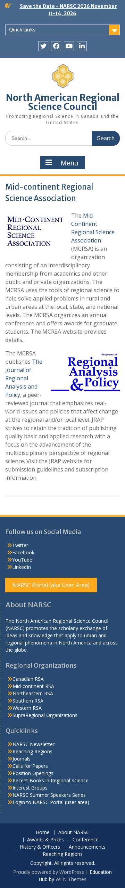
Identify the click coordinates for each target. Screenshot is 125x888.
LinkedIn (21, 567)
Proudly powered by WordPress (48, 872)
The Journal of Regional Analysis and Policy (23, 378)
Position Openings (32, 773)
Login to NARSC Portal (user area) (50, 802)
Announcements (87, 847)
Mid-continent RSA (33, 686)
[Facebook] (56, 46)
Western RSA (27, 708)
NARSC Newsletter (33, 744)
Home (43, 832)
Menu (69, 163)
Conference (86, 840)
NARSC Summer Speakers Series (49, 795)
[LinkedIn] (82, 46)
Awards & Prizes (45, 840)
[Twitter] (43, 46)
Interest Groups (30, 787)
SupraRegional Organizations (44, 715)
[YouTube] (69, 46)
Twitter (20, 545)
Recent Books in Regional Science (50, 780)
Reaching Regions (32, 751)
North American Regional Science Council (62, 102)
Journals (21, 758)
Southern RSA (27, 700)
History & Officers (40, 847)
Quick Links (22, 30)
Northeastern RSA (32, 693)
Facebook (23, 552)
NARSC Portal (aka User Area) (51, 585)
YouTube (22, 559)
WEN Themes (71, 879)
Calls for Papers (30, 766)
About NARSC (73, 832)
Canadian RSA (28, 679)
